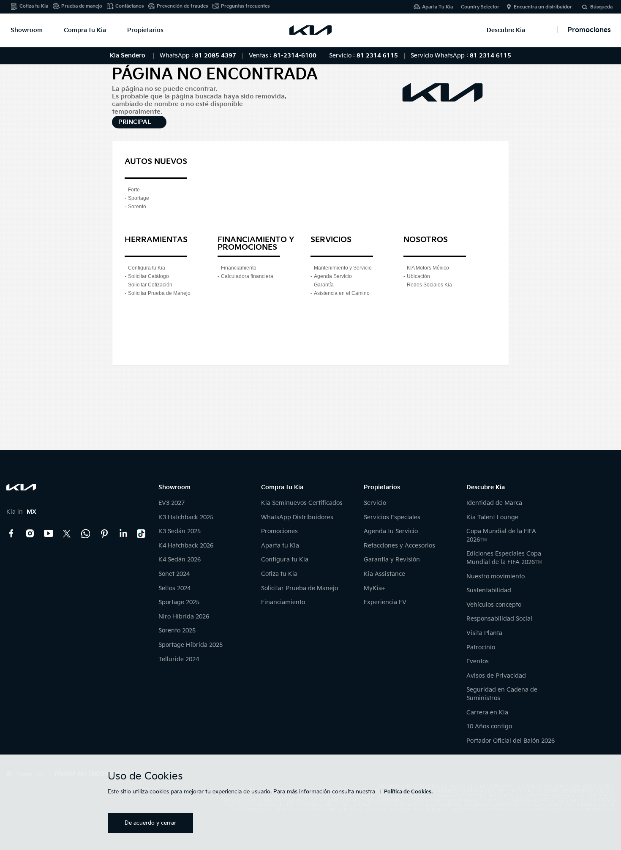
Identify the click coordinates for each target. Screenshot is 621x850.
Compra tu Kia (85, 30)
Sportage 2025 (178, 602)
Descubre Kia (506, 30)
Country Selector (480, 7)
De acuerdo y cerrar (150, 823)
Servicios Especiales (392, 517)
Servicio (375, 503)
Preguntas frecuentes (245, 6)
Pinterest (104, 534)
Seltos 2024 (174, 588)
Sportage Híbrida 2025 (190, 644)
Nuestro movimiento (495, 576)
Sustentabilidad (488, 590)
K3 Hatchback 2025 (185, 517)
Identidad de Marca (494, 503)
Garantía (324, 285)
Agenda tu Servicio (391, 531)
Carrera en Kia (487, 712)
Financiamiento (238, 268)
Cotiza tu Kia (33, 6)
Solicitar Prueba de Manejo (159, 293)
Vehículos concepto (493, 604)
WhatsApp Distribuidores (297, 517)
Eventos (477, 661)
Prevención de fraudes (182, 6)
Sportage (138, 198)
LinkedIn (123, 534)
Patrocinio (480, 647)
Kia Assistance (384, 574)
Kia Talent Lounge (492, 517)
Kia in (21, 511)
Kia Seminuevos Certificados (302, 503)
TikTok (141, 534)
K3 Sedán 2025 (179, 531)
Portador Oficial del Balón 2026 (510, 740)
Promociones (279, 531)
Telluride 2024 (178, 659)
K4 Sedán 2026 (179, 559)
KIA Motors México (428, 268)
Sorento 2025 (177, 630)
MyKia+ (375, 588)
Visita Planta (484, 633)
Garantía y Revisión (392, 559)
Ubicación (418, 276)
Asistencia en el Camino (342, 293)
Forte (134, 190)
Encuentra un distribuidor (543, 7)
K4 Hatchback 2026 (185, 545)
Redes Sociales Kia (429, 285)
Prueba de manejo (81, 6)
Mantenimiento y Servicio (343, 268)
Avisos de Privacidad (496, 675)
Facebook (11, 534)
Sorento (137, 207)
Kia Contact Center (86, 534)
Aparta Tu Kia (437, 7)
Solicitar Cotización (150, 285)
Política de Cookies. (408, 792)
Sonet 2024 (174, 574)
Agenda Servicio (333, 276)
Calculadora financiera (247, 276)
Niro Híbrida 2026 (183, 616)
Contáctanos (129, 6)
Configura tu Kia (146, 268)
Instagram (30, 534)
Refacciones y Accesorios (399, 545)
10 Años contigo (489, 726)
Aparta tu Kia (280, 545)
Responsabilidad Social (499, 618)
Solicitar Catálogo (148, 276)
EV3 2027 (171, 503)
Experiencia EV (385, 602)
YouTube (49, 534)
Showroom (27, 30)
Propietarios (145, 30)
